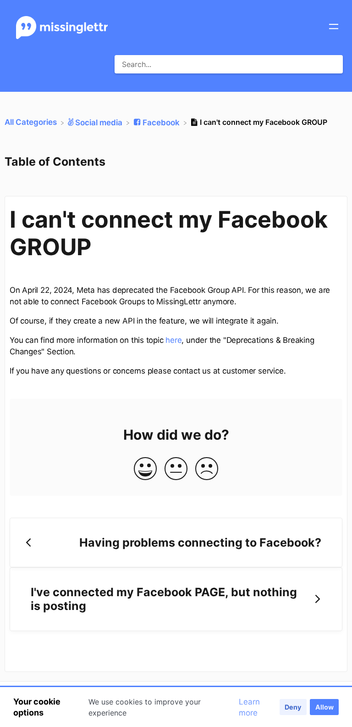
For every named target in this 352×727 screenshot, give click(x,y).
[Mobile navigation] (333, 27)
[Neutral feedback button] (176, 469)
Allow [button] (324, 707)
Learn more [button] (249, 707)
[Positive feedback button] (145, 469)
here (173, 340)
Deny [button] (293, 707)
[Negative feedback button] (206, 469)
